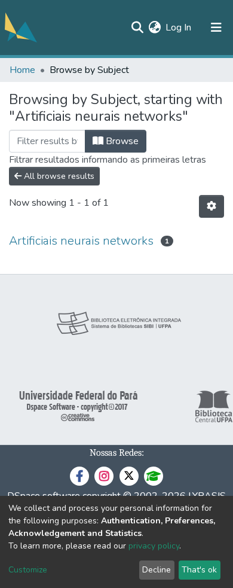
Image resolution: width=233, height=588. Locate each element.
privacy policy (153, 546)
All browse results (58, 176)
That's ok (199, 569)
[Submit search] (137, 27)
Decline (156, 569)
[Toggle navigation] (216, 27)
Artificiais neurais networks (81, 241)
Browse (121, 141)
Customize (27, 569)
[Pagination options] (211, 206)
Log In (178, 27)
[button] (154, 27)
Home (22, 70)
